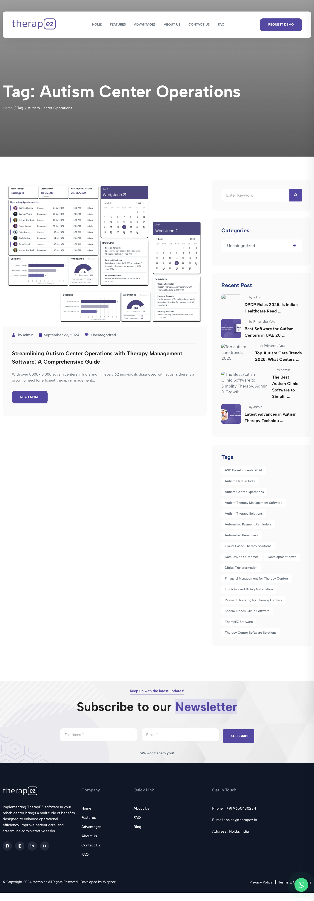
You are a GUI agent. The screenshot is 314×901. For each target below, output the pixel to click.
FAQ (85, 854)
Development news (282, 557)
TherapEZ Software (239, 622)
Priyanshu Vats (264, 322)
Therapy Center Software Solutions (251, 633)
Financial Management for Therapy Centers (257, 578)
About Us (89, 836)
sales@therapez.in (241, 820)
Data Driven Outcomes (242, 557)
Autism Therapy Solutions (244, 514)
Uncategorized (103, 335)
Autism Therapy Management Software (253, 503)
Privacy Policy (261, 882)
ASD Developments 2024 (243, 470)
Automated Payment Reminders (248, 524)
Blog (137, 827)
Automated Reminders (241, 535)
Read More (29, 397)
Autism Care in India (240, 481)
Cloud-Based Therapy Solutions (248, 546)
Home (8, 108)
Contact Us (90, 845)
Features (88, 817)
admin (28, 335)
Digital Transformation (241, 568)
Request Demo (281, 24)
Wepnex (109, 882)
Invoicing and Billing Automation (249, 589)
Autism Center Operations (244, 492)
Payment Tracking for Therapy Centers (253, 600)
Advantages (91, 827)
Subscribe (240, 736)
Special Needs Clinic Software (247, 611)
